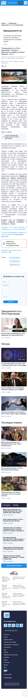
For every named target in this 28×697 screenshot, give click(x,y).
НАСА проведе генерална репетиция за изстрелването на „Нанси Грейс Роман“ (19, 579)
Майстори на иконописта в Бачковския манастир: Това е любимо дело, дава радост (12, 511)
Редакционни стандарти (11, 644)
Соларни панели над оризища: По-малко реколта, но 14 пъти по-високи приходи (18, 595)
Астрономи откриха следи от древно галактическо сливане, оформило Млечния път (19, 587)
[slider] (12, 82)
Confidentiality (8, 677)
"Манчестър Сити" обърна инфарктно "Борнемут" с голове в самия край (13, 557)
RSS (5, 667)
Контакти (6, 634)
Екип (5, 649)
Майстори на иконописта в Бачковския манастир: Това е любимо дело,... (11, 443)
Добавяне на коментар (13, 276)
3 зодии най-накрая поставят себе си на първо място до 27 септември (13, 364)
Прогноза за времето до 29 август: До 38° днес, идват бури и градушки (13, 413)
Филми (6, 664)
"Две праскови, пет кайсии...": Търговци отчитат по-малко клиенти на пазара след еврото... (14, 529)
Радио (6, 659)
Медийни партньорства (11, 654)
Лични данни (7, 674)
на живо (20, 2)
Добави (10, 301)
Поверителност (8, 639)
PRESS (6, 652)
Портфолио (7, 647)
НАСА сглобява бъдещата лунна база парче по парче (19, 602)
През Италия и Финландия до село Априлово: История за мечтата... (13, 334)
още (4, 44)
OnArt (6, 671)
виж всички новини (14, 565)
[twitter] (13, 625)
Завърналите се (14, 264)
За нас (6, 637)
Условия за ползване (10, 642)
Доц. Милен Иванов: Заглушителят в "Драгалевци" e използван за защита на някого (13, 539)
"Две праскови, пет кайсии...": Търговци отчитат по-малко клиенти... (11, 493)
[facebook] (5, 625)
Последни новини (12, 2)
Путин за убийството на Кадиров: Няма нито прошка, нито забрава (12, 388)
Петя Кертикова (15, 261)
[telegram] (21, 625)
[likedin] (9, 625)
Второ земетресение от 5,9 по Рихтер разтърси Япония (13, 520)
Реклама (6, 657)
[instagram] (17, 625)
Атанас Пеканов (15, 258)
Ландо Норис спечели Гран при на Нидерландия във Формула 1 (13, 548)
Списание (6, 662)
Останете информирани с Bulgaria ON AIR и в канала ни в (14, 234)
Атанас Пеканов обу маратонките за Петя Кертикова (12, 137)
